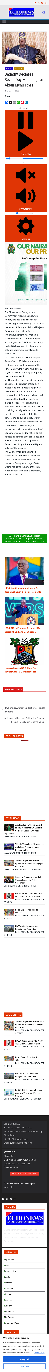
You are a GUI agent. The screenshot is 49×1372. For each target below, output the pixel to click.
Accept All (24, 1359)
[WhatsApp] (18, 102)
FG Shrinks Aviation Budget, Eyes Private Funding (25, 709)
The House (9, 1311)
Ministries (8, 1294)
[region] (24, 1353)
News (6, 1265)
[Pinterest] (22, 102)
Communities (10, 1271)
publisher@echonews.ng (21, 1143)
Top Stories (9, 1259)
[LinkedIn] (26, 102)
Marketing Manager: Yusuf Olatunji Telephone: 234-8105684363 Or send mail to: (20, 1160)
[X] (11, 102)
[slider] (14, 158)
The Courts (9, 1317)
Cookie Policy (39, 1352)
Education (8, 1288)
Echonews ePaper (11, 1323)
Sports (7, 1277)
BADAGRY (9, 68)
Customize (24, 1366)
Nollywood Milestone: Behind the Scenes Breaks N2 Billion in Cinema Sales (24, 720)
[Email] (14, 102)
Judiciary (8, 1306)
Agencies (8, 1300)
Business (8, 1283)
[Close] (46, 1335)
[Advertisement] (27, 498)
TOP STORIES (19, 68)
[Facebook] (7, 102)
